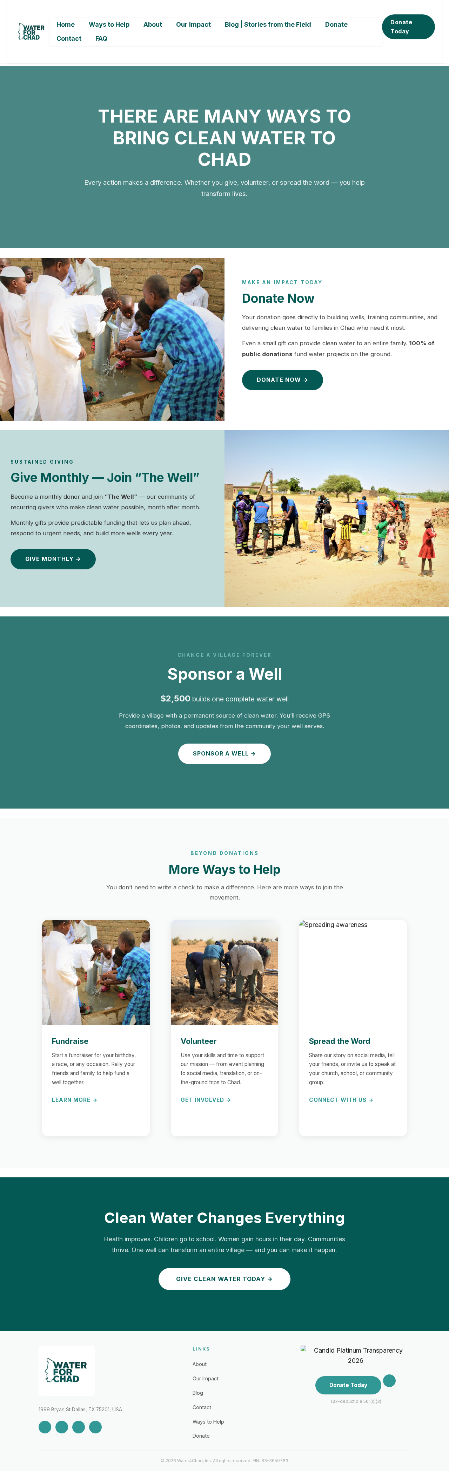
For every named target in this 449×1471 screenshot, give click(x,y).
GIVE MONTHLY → (53, 558)
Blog (198, 1393)
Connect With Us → (341, 1100)
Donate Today (401, 27)
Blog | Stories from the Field (268, 24)
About (152, 24)
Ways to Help (109, 24)
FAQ (101, 38)
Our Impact (193, 24)
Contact (68, 38)
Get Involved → (206, 1100)
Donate (336, 24)
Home (65, 24)
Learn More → (75, 1100)
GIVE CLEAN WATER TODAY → (224, 1278)
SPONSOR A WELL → (224, 753)
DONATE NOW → (282, 379)
